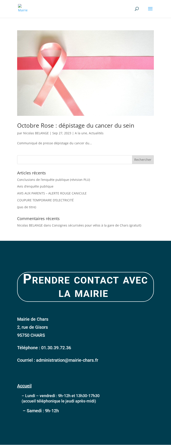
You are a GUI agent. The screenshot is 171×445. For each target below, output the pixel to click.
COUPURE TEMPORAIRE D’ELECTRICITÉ (45, 200)
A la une (81, 133)
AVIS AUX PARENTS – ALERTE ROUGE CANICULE (52, 193)
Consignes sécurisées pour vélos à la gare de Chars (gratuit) (96, 225)
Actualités (96, 133)
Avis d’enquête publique (35, 186)
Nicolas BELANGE (36, 133)
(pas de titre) (26, 207)
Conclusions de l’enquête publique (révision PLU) (53, 180)
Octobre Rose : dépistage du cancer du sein (75, 125)
